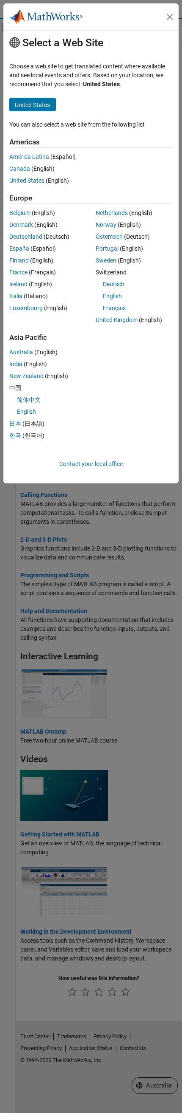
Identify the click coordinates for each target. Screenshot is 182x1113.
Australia (21, 352)
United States (26, 180)
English (112, 296)
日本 (15, 423)
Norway (106, 224)
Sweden (106, 260)
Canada (19, 168)
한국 (15, 435)
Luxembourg (26, 308)
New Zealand (26, 376)
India (15, 364)
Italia (15, 296)
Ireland (18, 284)
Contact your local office (91, 463)
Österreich (109, 236)
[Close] (170, 17)
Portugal (107, 248)
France (18, 272)
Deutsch (113, 284)
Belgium (19, 212)
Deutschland (25, 236)
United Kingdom (117, 319)
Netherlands (112, 212)
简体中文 (29, 399)
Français (114, 308)
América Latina (29, 156)
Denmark (21, 224)
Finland (19, 260)
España (19, 248)
